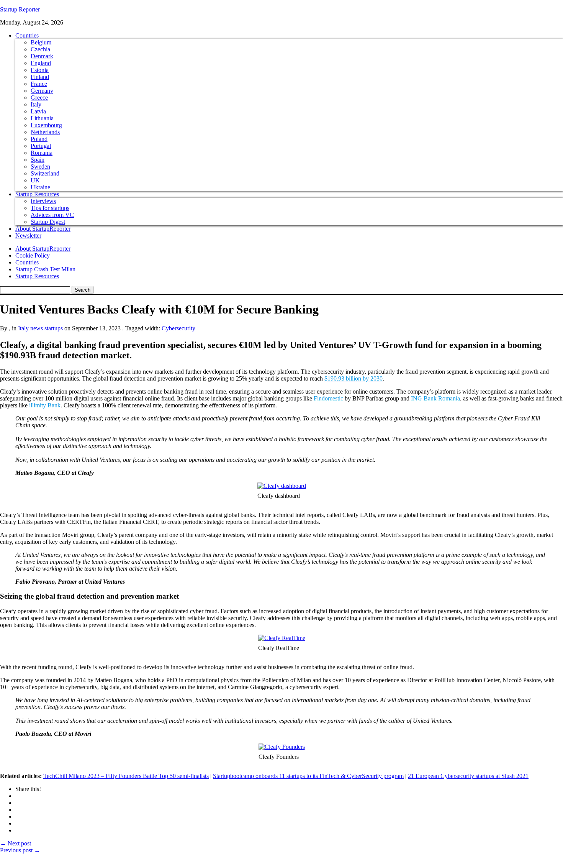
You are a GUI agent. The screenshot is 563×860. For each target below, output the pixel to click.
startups (53, 328)
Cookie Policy (32, 255)
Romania (41, 152)
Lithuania (42, 118)
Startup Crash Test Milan (45, 269)
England (41, 63)
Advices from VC (52, 215)
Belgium (41, 42)
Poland (39, 139)
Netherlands (45, 132)
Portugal (41, 146)
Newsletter (28, 235)
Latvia (38, 111)
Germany (42, 90)
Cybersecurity (178, 328)
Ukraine (40, 187)
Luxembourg (46, 125)
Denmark (42, 56)
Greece (39, 97)
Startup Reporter (20, 9)
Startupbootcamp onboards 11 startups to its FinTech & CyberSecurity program (308, 776)
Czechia (40, 49)
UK (35, 180)
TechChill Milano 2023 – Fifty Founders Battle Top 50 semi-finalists (126, 776)
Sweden (40, 166)
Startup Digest (48, 221)
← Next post (15, 843)
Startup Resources (37, 194)
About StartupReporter (42, 228)
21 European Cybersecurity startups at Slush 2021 (468, 776)
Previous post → (20, 850)
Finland (40, 77)
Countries (27, 35)
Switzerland (45, 173)
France (39, 83)
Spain (37, 159)
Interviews (43, 201)
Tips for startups (50, 208)
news (36, 328)
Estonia (40, 70)
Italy (36, 104)
